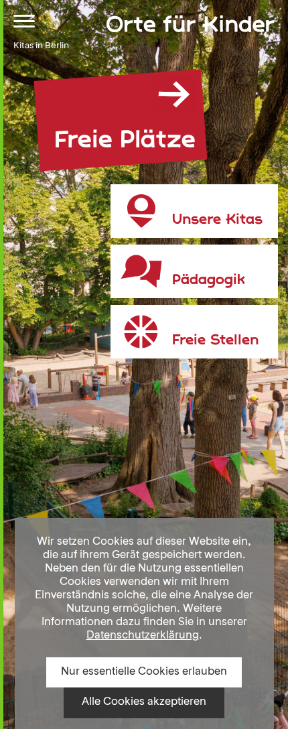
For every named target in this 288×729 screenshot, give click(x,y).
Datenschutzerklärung (142, 636)
